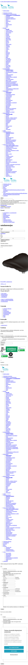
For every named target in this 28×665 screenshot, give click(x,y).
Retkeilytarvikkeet (9, 165)
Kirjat (7, 152)
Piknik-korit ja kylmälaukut (11, 162)
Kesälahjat (8, 16)
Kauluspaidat (8, 120)
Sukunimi (17, 578)
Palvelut (4, 188)
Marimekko (8, 38)
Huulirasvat (8, 99)
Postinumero (18, 591)
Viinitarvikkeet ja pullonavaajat (12, 88)
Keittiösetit (8, 78)
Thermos (7, 67)
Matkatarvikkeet (9, 159)
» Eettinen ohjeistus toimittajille (7, 300)
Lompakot (8, 158)
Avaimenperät (8, 96)
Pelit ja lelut (8, 160)
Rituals (7, 40)
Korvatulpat (8, 103)
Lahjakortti (5, 195)
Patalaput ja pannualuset (11, 82)
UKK (18, 194)
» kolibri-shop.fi (4, 325)
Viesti (4, 595)
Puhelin (4, 585)
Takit (7, 128)
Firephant (8, 53)
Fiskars (7, 54)
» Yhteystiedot (3, 293)
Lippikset (8, 122)
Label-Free (8, 36)
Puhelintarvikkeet (9, 142)
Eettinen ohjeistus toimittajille (12, 557)
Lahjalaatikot (8, 105)
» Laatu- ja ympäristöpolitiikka (7, 299)
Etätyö (7, 19)
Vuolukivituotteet (9, 89)
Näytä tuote (3, 241)
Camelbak (8, 46)
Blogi (4, 187)
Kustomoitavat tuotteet (10, 94)
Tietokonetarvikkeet (10, 143)
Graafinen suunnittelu (10, 550)
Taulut (7, 173)
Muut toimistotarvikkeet (10, 141)
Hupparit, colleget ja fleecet (11, 117)
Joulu (7, 22)
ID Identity (8, 58)
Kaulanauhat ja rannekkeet (11, 102)
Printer (7, 64)
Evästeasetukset (14, 654)
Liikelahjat (11, 189)
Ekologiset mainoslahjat (10, 18)
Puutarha (7, 163)
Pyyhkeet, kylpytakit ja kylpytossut (13, 164)
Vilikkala (7, 45)
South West (8, 66)
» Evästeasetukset (4, 301)
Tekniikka (8, 110)
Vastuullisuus (16, 193)
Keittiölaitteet (8, 75)
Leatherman (8, 60)
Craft (7, 50)
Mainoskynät (8, 138)
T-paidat (7, 127)
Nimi (4, 576)
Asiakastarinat (14, 194)
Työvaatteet (8, 129)
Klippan (7, 33)
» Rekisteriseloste (4, 294)
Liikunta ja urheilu (9, 146)
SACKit (7, 42)
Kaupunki (17, 590)
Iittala (7, 57)
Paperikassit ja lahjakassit (11, 108)
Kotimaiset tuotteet (9, 17)
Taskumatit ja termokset (10, 172)
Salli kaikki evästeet (14, 647)
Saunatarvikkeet (9, 169)
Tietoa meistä (11, 193)
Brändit (4, 28)
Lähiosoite (17, 588)
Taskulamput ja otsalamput (11, 171)
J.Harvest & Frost (9, 31)
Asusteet (7, 115)
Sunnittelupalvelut (7, 313)
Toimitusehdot (4, 295)
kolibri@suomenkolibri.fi (12, 1)
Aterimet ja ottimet (9, 71)
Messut (7, 23)
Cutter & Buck (9, 30)
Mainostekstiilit (6, 113)
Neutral (7, 63)
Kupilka (7, 35)
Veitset (7, 87)
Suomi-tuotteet (9, 24)
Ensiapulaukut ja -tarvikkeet (11, 72)
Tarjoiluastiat (8, 86)
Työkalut (7, 174)
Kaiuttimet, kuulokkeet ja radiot (12, 150)
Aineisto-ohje (6, 189)
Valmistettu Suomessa (7, 12)
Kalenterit (8, 135)
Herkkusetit (8, 21)
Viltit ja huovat (9, 176)
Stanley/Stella (8, 44)
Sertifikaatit (21, 193)
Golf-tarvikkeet (9, 149)
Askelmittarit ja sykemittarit (11, 148)
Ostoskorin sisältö (6, 622)
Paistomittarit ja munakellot (11, 81)
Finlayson (8, 52)
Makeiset (7, 107)
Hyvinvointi (8, 151)
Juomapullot (8, 101)
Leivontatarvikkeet (9, 79)
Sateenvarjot (8, 167)
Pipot (7, 124)
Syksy (7, 25)
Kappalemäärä (6, 592)
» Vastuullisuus (4, 297)
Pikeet (7, 123)
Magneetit (8, 106)
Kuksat (7, 155)
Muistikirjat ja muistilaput (11, 139)
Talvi (7, 26)
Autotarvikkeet (9, 95)
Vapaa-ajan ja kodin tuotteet (9, 144)
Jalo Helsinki (8, 59)
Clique (7, 47)
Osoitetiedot (5, 587)
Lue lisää (6, 643)
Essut (7, 73)
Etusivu (2, 207)
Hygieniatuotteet (9, 100)
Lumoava (8, 37)
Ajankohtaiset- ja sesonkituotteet (9, 14)
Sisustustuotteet (9, 170)
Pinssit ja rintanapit (9, 109)
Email (2, 333)
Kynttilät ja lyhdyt (9, 156)
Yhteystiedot (5, 193)
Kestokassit (8, 121)
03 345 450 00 (4, 1)
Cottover (7, 49)
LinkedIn (5, 568)
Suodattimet (3, 233)
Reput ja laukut (9, 126)
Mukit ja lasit (8, 80)
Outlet (4, 130)
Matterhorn (8, 61)
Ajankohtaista (6, 185)
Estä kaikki (14, 651)
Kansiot (7, 136)
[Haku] (13, 199)
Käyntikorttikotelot (9, 137)
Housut (7, 116)
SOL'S (7, 43)
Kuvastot (5, 186)
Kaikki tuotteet (6, 10)
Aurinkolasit (8, 93)
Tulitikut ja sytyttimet (10, 112)
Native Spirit (8, 39)
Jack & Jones (8, 32)
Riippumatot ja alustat (10, 166)
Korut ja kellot (9, 153)
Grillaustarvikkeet (9, 74)
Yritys (4, 192)
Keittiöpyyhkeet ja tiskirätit (11, 77)
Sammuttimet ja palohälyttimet (12, 85)
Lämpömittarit (9, 157)
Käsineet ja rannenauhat (11, 119)
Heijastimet (8, 98)
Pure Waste (8, 65)
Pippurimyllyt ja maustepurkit (12, 84)
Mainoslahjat (5, 91)
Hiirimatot (8, 134)
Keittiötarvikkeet (6, 68)
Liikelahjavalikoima (7, 184)
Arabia (7, 56)
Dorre (7, 51)
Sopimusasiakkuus (17, 189)
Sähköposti (3, 342)
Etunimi (17, 577)
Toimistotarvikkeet (7, 131)
